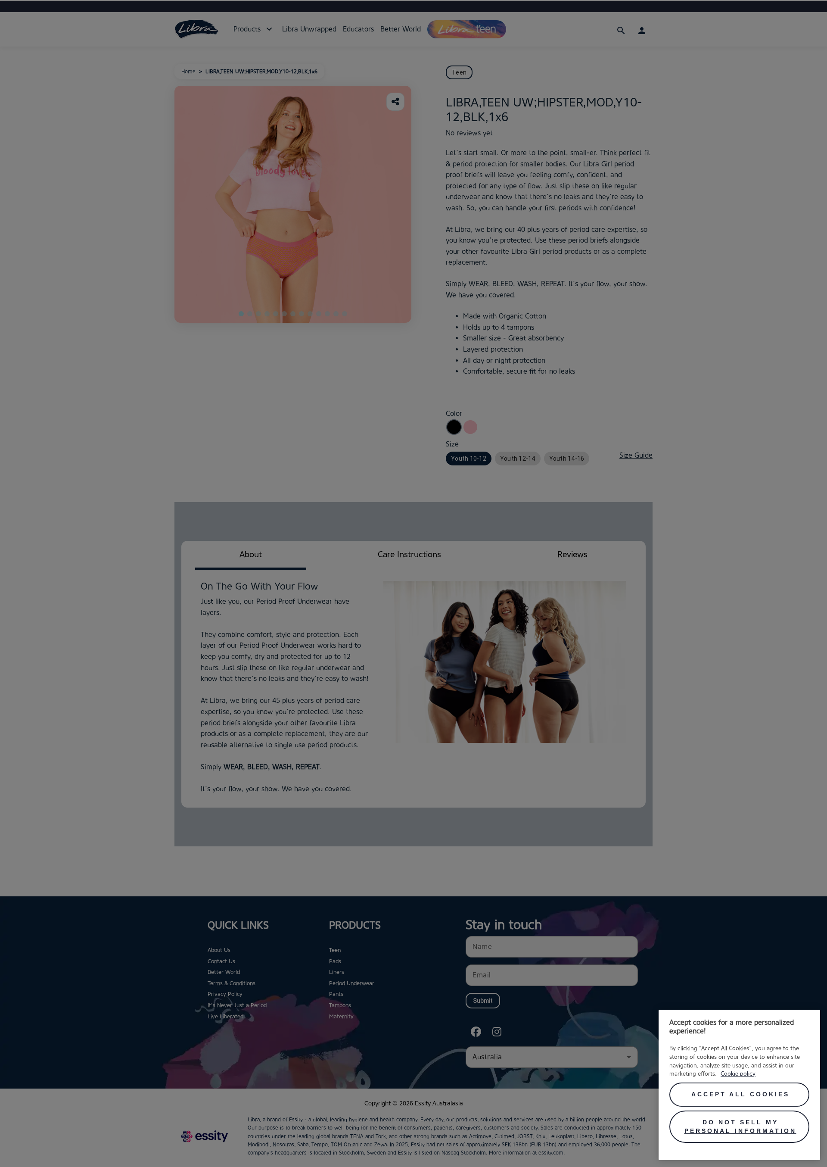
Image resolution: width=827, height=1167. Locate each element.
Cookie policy (738, 1073)
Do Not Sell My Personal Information (740, 1126)
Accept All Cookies (740, 1094)
